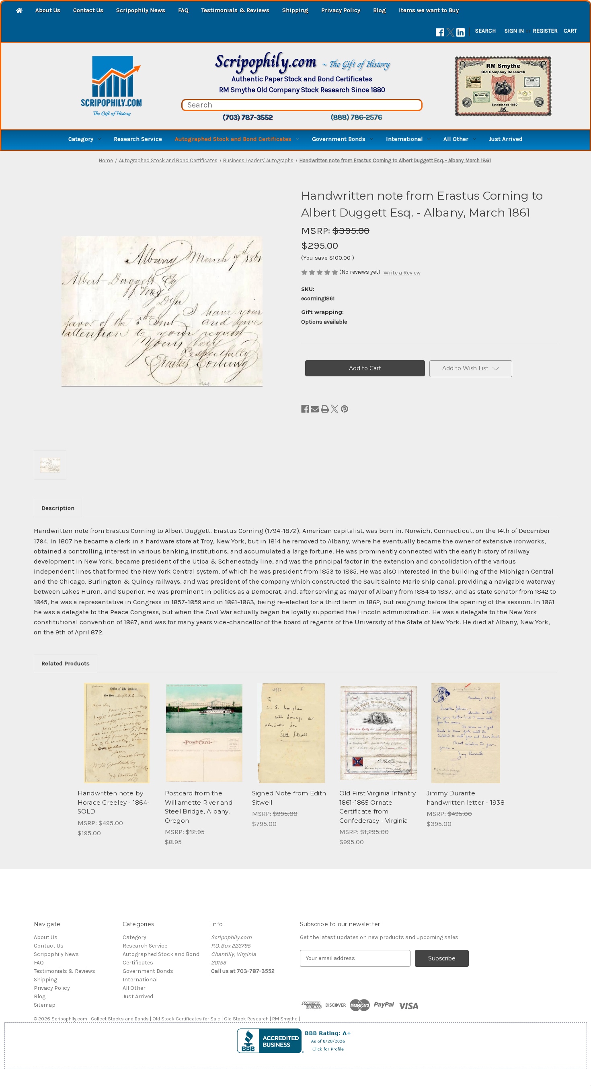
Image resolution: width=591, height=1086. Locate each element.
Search (485, 30)
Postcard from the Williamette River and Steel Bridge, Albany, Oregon (198, 806)
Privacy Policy (340, 10)
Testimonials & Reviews (235, 10)
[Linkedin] (460, 32)
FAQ (183, 10)
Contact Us (88, 10)
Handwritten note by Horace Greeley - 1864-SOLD (114, 802)
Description (57, 508)
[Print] (325, 409)
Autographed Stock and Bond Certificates (233, 138)
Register (545, 30)
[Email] (315, 409)
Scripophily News (140, 10)
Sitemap (44, 1004)
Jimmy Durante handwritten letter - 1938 (466, 797)
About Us (47, 10)
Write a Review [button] (402, 272)
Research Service (138, 138)
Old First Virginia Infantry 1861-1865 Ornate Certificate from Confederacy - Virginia (377, 806)
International (404, 138)
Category (80, 138)
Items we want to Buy (429, 10)
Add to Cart (204, 740)
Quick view (117, 733)
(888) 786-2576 (356, 117)
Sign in (514, 30)
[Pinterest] (345, 409)
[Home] (19, 11)
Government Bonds (338, 138)
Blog (379, 10)
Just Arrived (506, 138)
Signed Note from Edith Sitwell (289, 797)
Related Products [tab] (65, 663)
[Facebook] (440, 32)
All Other (455, 138)
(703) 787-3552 (247, 117)
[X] (450, 32)
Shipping (295, 10)
